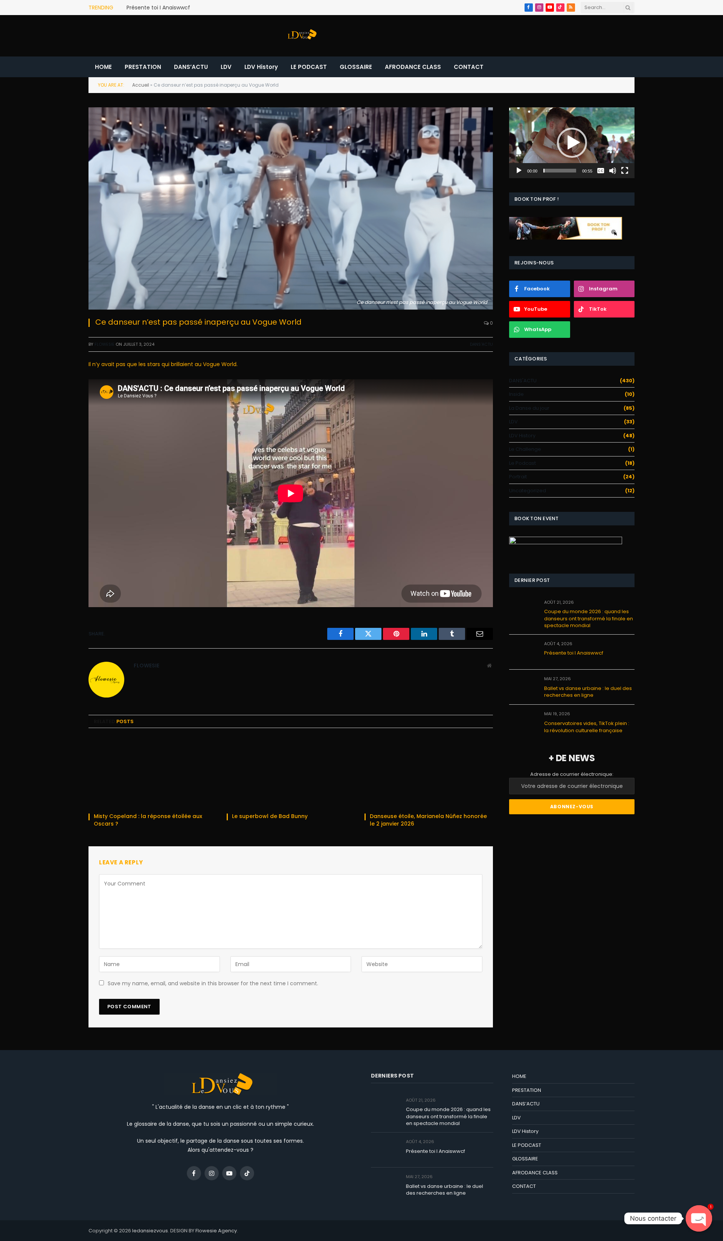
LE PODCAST (309, 67)
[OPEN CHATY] (699, 1218)
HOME (103, 67)
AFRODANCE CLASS (413, 67)
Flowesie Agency (216, 1230)
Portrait (518, 476)
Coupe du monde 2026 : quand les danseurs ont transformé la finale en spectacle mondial (588, 618)
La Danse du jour (529, 408)
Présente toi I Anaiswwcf (158, 7)
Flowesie (104, 344)
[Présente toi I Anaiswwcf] (523, 652)
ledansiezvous (150, 1230)
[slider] (559, 170)
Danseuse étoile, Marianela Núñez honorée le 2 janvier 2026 (428, 820)
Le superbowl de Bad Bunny (270, 816)
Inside (516, 394)
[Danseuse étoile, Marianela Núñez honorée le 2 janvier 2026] (429, 773)
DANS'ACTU (481, 344)
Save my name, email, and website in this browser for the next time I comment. (213, 983)
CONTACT (469, 67)
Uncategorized (527, 490)
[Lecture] (519, 170)
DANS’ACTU (191, 67)
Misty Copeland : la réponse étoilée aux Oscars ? (148, 820)
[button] (572, 143)
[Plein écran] (624, 170)
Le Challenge (525, 449)
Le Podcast (522, 463)
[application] (572, 142)
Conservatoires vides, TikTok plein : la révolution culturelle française (586, 727)
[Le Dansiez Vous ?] (301, 35)
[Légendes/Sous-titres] (600, 170)
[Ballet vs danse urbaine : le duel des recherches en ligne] (523, 687)
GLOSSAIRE (356, 67)
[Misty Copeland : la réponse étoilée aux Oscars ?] (152, 773)
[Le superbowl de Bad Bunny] (291, 773)
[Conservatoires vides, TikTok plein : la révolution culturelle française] (523, 722)
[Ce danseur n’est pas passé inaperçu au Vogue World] (290, 208)
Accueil (140, 85)
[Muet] (612, 170)
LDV (226, 67)
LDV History (261, 67)
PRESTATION (143, 67)
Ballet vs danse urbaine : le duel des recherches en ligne (588, 692)
